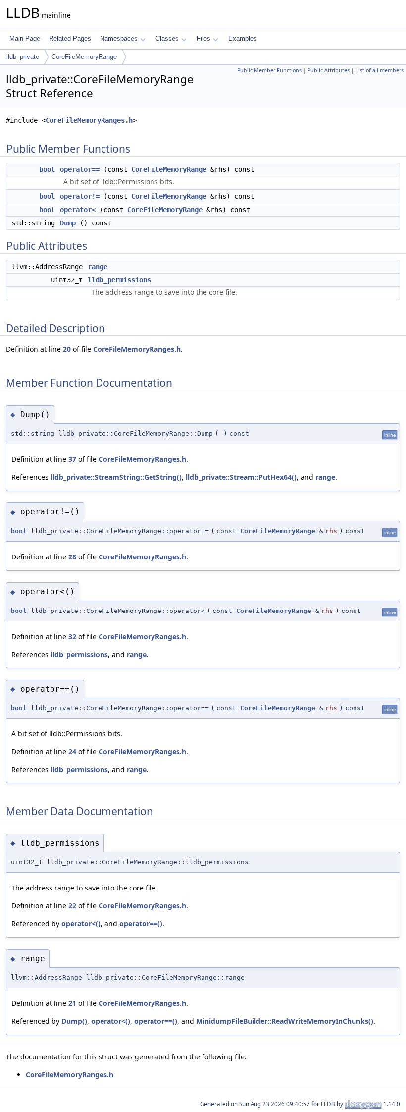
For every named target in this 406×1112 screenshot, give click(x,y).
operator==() (140, 923)
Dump (68, 223)
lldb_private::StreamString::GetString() (116, 477)
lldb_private (22, 56)
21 (72, 1003)
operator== (80, 169)
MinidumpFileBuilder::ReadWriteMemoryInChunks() (284, 1021)
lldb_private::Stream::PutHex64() (241, 477)
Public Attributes (328, 70)
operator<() (81, 923)
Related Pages (70, 38)
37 (72, 459)
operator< (78, 210)
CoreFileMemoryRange (84, 56)
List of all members (379, 70)
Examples (242, 38)
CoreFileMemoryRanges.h (89, 120)
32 (72, 636)
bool (47, 169)
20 (67, 349)
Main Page (24, 38)
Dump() (74, 1021)
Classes (167, 38)
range (97, 267)
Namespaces (119, 38)
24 (72, 751)
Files (203, 38)
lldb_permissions (119, 280)
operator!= (80, 196)
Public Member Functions (269, 70)
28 (72, 556)
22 (72, 905)
